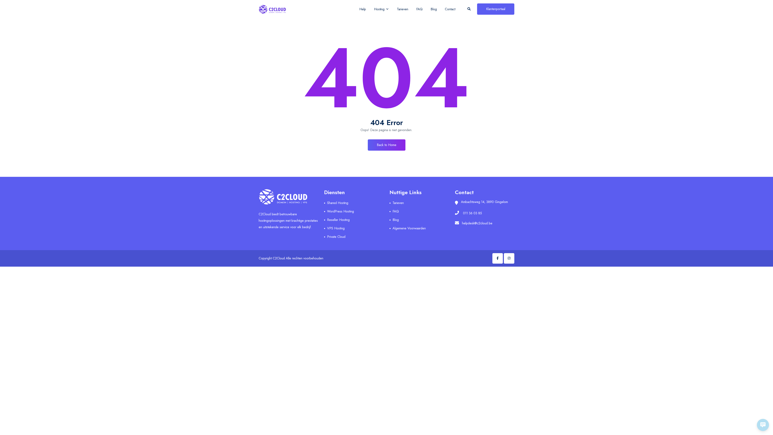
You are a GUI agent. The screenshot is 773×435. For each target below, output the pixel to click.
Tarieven (402, 9)
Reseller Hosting (338, 220)
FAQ (419, 9)
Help (362, 9)
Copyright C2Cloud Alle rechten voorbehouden (291, 258)
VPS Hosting (336, 228)
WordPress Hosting (340, 211)
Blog (434, 9)
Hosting (379, 9)
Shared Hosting (337, 203)
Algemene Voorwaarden (409, 228)
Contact (450, 9)
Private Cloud (336, 236)
